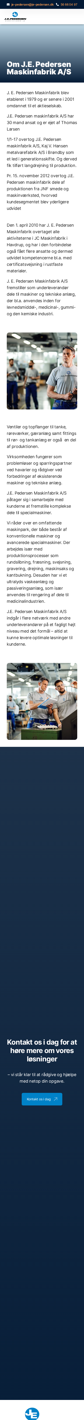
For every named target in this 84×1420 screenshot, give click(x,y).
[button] (75, 16)
